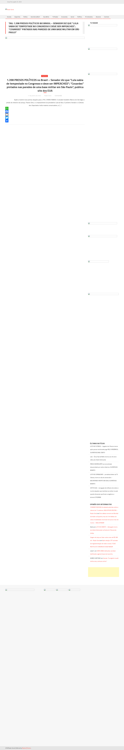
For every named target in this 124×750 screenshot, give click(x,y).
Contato (106, 17)
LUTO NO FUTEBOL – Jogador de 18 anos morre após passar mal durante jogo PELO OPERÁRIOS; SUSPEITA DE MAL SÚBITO (104, 449)
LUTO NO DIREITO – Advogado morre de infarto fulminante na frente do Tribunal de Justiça (103, 530)
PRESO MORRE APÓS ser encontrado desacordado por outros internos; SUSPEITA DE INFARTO (104, 467)
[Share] (45, 120)
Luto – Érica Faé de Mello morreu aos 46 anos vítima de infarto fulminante (103, 458)
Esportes (17, 17)
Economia (64, 17)
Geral (72, 17)
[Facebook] (45, 111)
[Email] (45, 114)
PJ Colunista (89, 17)
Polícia (25, 17)
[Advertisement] (103, 572)
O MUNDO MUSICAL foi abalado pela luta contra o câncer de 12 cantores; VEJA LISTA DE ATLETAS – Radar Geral (104, 510)
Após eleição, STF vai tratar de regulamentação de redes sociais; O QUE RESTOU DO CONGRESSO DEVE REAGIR (104, 543)
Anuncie (98, 17)
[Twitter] (45, 117)
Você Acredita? (35, 17)
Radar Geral (47, 96)
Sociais (9, 17)
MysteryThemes (26, 748)
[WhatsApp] (45, 108)
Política (79, 17)
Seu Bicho (46, 17)
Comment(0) (58, 96)
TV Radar (55, 17)
